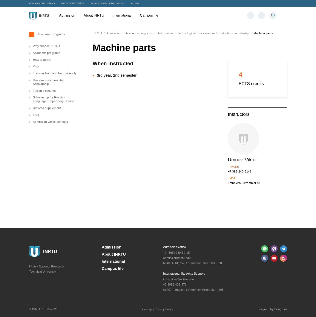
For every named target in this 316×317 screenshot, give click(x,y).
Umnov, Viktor (242, 159)
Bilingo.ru (280, 309)
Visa (36, 66)
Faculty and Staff (72, 3)
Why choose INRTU (46, 46)
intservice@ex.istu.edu (178, 279)
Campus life (149, 15)
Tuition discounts (44, 90)
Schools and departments (107, 3)
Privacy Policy (164, 309)
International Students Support (184, 273)
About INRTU (94, 15)
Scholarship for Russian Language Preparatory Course (53, 99)
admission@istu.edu (177, 258)
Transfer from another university (55, 73)
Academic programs (42, 3)
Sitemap (146, 309)
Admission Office (174, 246)
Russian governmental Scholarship (48, 81)
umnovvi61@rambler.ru (244, 183)
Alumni (135, 3)
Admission (67, 15)
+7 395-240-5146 (240, 171)
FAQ (36, 115)
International (122, 15)
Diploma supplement (47, 108)
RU (273, 15)
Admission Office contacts (50, 121)
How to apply (42, 59)
